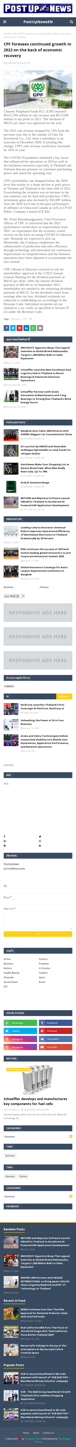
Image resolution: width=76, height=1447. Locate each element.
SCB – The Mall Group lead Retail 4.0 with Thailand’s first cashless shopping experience (45, 1395)
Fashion (43, 972)
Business (16, 319)
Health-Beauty (12, 972)
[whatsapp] (20, 1023)
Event (42, 982)
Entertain (9, 977)
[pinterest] (55, 1031)
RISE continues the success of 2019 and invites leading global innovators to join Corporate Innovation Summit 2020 (46, 552)
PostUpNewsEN (38, 21)
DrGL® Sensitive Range (35, 482)
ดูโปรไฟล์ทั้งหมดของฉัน (14, 868)
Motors (8, 968)
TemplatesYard (32, 1438)
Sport (42, 977)
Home (7, 959)
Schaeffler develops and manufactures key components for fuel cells (35, 1101)
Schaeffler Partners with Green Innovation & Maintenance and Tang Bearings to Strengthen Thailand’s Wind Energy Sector (46, 397)
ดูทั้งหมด (63, 696)
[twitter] (20, 1031)
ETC (6, 986)
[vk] (55, 1039)
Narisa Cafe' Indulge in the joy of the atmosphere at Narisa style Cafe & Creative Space (43, 1349)
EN (15, 33)
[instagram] (20, 1039)
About (36, 1432)
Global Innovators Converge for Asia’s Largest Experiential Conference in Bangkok (44, 571)
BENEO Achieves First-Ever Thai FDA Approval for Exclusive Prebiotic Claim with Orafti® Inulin (44, 1313)
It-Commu (44, 968)
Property (44, 963)
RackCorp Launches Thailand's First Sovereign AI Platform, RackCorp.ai (42, 706)
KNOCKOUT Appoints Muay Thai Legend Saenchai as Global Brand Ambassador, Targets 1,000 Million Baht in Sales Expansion (45, 353)
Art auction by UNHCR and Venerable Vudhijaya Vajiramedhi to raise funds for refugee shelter (46, 450)
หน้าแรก (8, 33)
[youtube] (55, 1047)
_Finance (44, 587)
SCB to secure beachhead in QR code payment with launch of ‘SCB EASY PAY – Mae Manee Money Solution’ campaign (45, 1377)
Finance (43, 959)
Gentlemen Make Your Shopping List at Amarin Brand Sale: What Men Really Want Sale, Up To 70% (45, 468)
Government (11, 982)
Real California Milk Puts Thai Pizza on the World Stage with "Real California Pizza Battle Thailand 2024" (44, 1331)
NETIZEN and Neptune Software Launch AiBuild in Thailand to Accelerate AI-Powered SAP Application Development (45, 501)
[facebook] (55, 1023)
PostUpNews (11, 864)
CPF (25, 319)
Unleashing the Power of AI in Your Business (42, 722)
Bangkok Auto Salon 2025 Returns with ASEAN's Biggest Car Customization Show (46, 432)
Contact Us (48, 1432)
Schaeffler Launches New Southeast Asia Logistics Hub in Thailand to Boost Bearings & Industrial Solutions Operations (46, 375)
